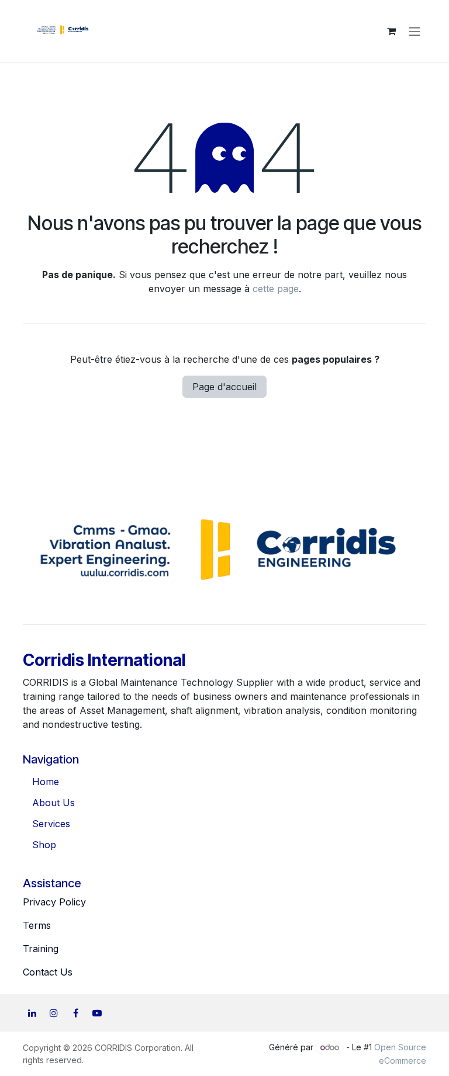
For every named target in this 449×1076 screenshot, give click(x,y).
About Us (53, 802)
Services (51, 823)
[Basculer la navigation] (414, 31)
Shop (44, 845)
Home (45, 781)
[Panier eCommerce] (391, 31)
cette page (276, 288)
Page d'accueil (224, 387)
